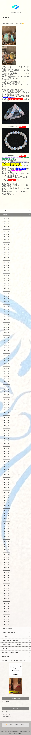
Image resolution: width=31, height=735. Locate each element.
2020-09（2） (6, 391)
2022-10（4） (6, 332)
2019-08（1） (6, 422)
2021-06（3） (6, 368)
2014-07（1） (6, 575)
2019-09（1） (6, 420)
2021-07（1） (6, 366)
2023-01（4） (6, 324)
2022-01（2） (6, 350)
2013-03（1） (6, 614)
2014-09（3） (6, 570)
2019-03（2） (6, 435)
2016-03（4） (6, 526)
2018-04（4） (6, 464)
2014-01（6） (6, 590)
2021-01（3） (6, 381)
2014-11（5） (6, 564)
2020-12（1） (6, 384)
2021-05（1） (6, 371)
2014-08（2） (6, 572)
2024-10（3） (6, 275)
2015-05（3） (6, 549)
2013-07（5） (6, 606)
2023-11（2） (6, 298)
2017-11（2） (6, 477)
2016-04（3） (6, 523)
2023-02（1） (6, 322)
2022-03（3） (6, 347)
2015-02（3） (6, 557)
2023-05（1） (6, 314)
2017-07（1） (6, 484)
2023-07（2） (6, 309)
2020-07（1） (6, 394)
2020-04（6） (6, 402)
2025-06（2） (6, 254)
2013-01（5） (6, 619)
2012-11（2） (6, 624)
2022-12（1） (6, 327)
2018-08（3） (6, 453)
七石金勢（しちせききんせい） (12, 731)
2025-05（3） (6, 257)
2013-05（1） (6, 608)
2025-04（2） (6, 260)
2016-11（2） (6, 505)
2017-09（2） (6, 482)
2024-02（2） (6, 291)
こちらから (12, 180)
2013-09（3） (6, 601)
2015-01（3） (6, 559)
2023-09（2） (6, 304)
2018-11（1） (6, 446)
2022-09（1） (6, 335)
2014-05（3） (6, 580)
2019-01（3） (6, 440)
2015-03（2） (6, 554)
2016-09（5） (6, 510)
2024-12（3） (6, 270)
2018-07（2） (6, 456)
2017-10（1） (6, 479)
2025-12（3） (6, 239)
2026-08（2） (6, 218)
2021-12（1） (6, 353)
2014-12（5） (6, 562)
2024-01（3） (6, 293)
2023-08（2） (6, 306)
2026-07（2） (6, 221)
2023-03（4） (6, 319)
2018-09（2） (6, 451)
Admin (20, 733)
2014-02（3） (6, 588)
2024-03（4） (6, 288)
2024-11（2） (6, 273)
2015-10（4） (6, 539)
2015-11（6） (6, 536)
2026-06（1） (6, 223)
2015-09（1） (6, 541)
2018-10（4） (6, 448)
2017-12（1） (6, 474)
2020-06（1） (6, 397)
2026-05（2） (6, 226)
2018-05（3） (6, 461)
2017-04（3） (6, 492)
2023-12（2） (6, 296)
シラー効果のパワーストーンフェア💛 (13, 23)
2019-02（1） (6, 438)
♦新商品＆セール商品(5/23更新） (11, 652)
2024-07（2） (6, 283)
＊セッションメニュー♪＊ (8, 632)
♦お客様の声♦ (5, 656)
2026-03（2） (6, 231)
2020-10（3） (6, 389)
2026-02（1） (6, 234)
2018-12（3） (6, 443)
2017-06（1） (6, 487)
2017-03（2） (6, 495)
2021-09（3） (6, 360)
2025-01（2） (6, 267)
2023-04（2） (6, 316)
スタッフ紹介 (5, 648)
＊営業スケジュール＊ (8, 628)
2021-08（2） (6, 363)
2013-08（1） (6, 603)
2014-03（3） (6, 585)
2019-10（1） (6, 417)
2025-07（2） (6, 252)
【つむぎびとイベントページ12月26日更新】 (14, 660)
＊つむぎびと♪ (5, 636)
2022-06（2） (6, 342)
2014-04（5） (6, 583)
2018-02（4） (6, 469)
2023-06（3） (6, 311)
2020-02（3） (6, 407)
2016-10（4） (6, 508)
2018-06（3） (6, 459)
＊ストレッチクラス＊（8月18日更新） (12, 644)
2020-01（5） (6, 409)
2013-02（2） (6, 616)
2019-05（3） (6, 430)
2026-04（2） (6, 229)
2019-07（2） (6, 425)
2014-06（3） (6, 577)
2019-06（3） (6, 428)
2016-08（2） (6, 513)
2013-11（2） (6, 595)
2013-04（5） (6, 611)
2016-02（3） (6, 528)
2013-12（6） (6, 593)
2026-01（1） (6, 236)
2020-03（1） (6, 404)
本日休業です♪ (6, 701)
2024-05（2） (6, 285)
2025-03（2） (6, 262)
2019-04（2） (6, 433)
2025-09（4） (6, 247)
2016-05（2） (6, 521)
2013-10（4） (6, 598)
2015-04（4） (6, 552)
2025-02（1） (6, 265)
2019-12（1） (6, 412)
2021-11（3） (6, 355)
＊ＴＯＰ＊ (5, 210)
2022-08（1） (6, 337)
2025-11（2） (6, 242)
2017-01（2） (6, 500)
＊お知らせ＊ (5, 214)
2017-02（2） (6, 497)
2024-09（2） (6, 278)
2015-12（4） (6, 533)
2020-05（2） (6, 399)
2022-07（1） (6, 340)
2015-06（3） (6, 546)
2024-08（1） (6, 280)
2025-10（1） (6, 244)
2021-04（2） (6, 373)
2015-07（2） (6, 544)
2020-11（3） (6, 386)
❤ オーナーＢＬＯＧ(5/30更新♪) (10, 640)
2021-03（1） (6, 376)
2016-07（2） (6, 515)
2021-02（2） (6, 378)
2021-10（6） (6, 358)
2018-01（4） (6, 471)
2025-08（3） (6, 249)
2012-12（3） (6, 621)
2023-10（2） (6, 301)
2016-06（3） (6, 518)
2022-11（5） (6, 329)
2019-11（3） (6, 415)
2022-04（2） (6, 345)
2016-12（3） (6, 502)
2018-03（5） (6, 466)
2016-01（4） (6, 531)
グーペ (16, 733)
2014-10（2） (6, 567)
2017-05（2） (6, 490)
